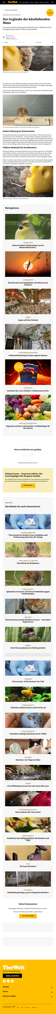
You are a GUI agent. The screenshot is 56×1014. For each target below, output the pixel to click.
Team (18, 1007)
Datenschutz (34, 1007)
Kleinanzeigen (25, 2)
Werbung (42, 2)
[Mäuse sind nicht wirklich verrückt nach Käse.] (28, 196)
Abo (20, 2)
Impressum (27, 1007)
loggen (14, 908)
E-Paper (32, 2)
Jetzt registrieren (28, 916)
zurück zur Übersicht (11, 10)
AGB (22, 1007)
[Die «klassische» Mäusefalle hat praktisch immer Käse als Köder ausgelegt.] (28, 125)
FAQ (13, 1007)
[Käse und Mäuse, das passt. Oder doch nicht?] (28, 59)
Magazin (36, 2)
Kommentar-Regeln (6, 1007)
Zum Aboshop (28, 485)
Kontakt (47, 2)
